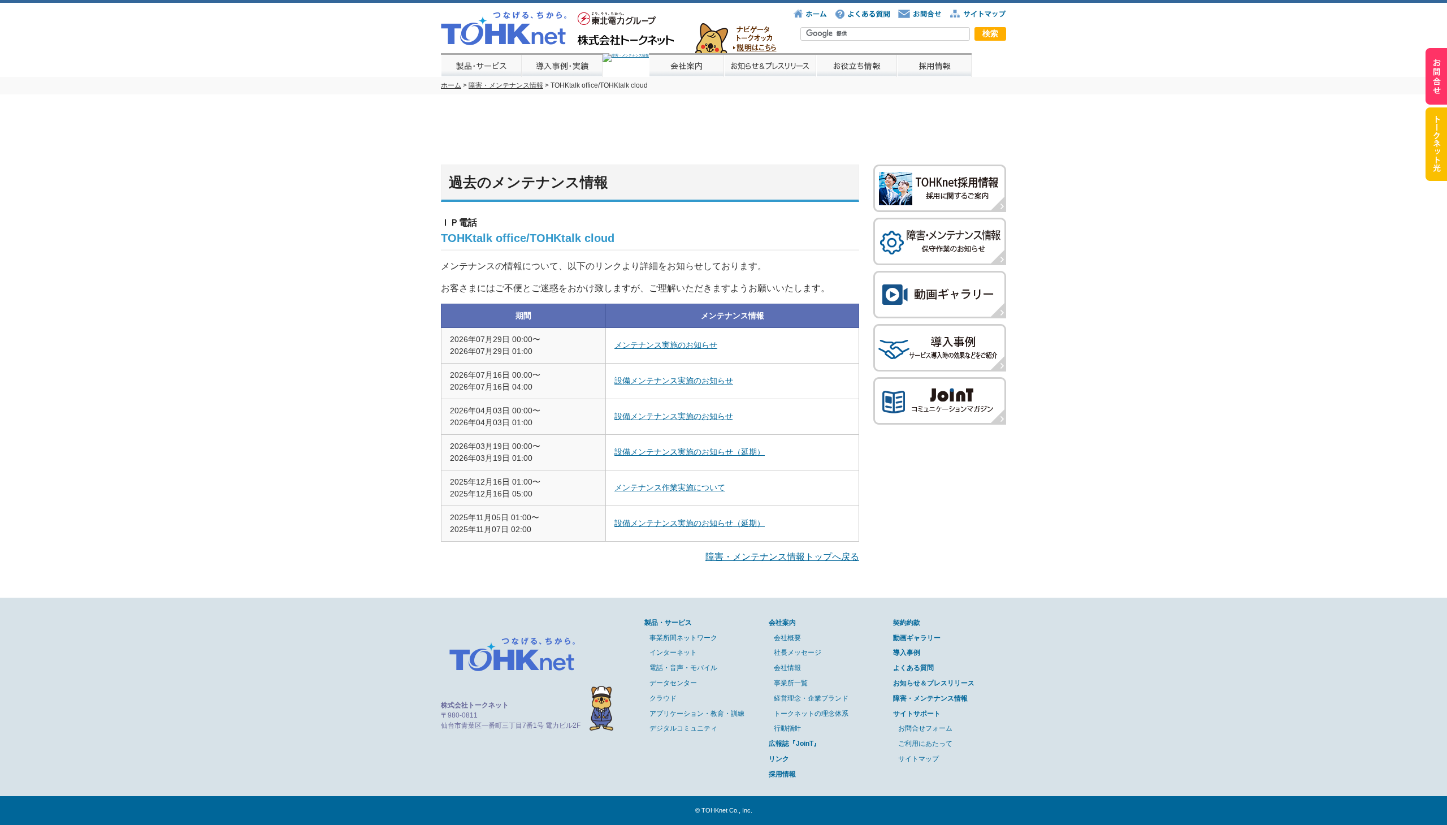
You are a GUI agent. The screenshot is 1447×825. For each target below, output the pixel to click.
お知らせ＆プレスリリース (933, 683)
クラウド (663, 698)
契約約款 (906, 623)
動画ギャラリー (917, 638)
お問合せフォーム (925, 728)
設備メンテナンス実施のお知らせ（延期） (689, 451)
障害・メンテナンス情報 (506, 85)
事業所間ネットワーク (683, 638)
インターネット (673, 652)
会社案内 (782, 623)
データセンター (673, 683)
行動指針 (787, 728)
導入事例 (906, 652)
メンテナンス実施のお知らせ (665, 344)
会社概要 (787, 638)
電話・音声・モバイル (683, 668)
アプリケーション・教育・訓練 (696, 714)
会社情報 (787, 668)
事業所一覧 (791, 683)
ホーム (451, 85)
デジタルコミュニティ (683, 728)
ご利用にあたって (925, 744)
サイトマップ (918, 759)
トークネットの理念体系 (811, 714)
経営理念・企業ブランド (811, 698)
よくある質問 (913, 668)
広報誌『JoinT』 (794, 744)
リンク (779, 759)
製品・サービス (668, 623)
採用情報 (782, 774)
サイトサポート (917, 714)
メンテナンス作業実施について (669, 487)
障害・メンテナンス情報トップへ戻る (782, 556)
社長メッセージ (797, 652)
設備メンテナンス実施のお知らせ (673, 380)
